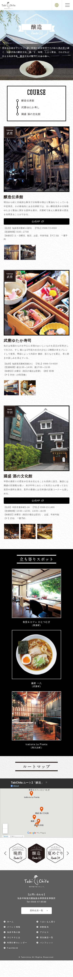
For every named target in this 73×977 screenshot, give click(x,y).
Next (68, 853)
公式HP (36, 221)
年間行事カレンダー (17, 943)
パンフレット (46, 943)
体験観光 (44, 927)
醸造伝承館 (27, 100)
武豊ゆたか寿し (30, 107)
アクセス (44, 932)
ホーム (10, 922)
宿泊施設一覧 (46, 937)
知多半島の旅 (14, 932)
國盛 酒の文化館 (31, 114)
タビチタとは (14, 937)
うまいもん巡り (48, 922)
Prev (5, 853)
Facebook (13, 948)
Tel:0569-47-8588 (36, 902)
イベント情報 (14, 927)
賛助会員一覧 (36, 910)
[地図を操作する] (36, 808)
